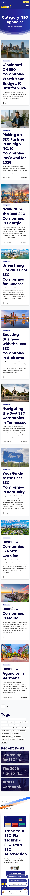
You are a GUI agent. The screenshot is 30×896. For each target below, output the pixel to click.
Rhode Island (5, 733)
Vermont (21, 739)
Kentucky (18, 722)
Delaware (22, 719)
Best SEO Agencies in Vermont (13, 673)
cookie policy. (11, 893)
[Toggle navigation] (27, 6)
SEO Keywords (17, 736)
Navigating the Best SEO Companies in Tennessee (14, 415)
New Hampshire (6, 727)
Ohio (14, 730)
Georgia (11, 722)
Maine (25, 722)
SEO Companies (6, 736)
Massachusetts (14, 725)
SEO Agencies (17, 26)
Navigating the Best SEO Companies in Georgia (14, 216)
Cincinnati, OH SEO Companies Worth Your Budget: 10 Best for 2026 (14, 76)
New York (25, 727)
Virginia (4, 742)
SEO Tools (4, 739)
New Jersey (16, 727)
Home (10, 26)
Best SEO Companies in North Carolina (13, 548)
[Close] (27, 892)
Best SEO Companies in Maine (13, 613)
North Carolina (6, 730)
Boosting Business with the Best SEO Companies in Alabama (14, 346)
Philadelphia (21, 730)
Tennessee (13, 739)
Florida (4, 722)
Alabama (4, 719)
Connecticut (13, 719)
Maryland (4, 725)
